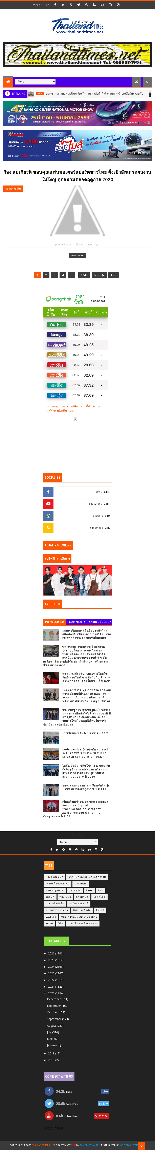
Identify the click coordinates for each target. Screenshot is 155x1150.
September (54, 1019)
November (54, 1006)
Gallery (51, 916)
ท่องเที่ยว (65, 897)
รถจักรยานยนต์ (79, 903)
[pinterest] (71, 5)
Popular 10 (54, 622)
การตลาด (75, 890)
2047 (84, 275)
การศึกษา (82, 897)
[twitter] (63, 5)
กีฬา (101, 890)
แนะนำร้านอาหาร (57, 910)
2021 (51, 986)
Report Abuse (54, 1128)
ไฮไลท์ (100, 910)
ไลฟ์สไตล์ (99, 897)
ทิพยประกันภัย (82, 910)
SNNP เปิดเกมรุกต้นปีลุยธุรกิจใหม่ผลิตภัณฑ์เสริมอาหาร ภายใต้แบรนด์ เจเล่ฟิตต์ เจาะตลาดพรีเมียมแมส (86, 634)
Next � (99, 275)
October (53, 1012)
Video (49, 923)
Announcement (100, 622)
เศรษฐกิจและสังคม (57, 883)
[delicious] (118, 5)
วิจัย (61, 923)
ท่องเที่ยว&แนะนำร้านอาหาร (79, 916)
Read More (77, 255)
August (52, 1025)
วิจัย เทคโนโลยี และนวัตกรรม (87, 877)
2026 (51, 953)
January (52, 1045)
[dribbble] (87, 5)
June (50, 1039)
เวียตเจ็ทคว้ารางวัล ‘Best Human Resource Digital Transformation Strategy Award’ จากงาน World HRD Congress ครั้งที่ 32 (76, 809)
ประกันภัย (80, 883)
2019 (51, 1053)
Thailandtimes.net (43, 1145)
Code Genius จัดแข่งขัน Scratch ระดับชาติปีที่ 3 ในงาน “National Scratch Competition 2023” (85, 753)
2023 (51, 973)
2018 (51, 1060)
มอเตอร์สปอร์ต (13, 188)
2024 (51, 967)
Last (114, 275)
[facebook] (55, 5)
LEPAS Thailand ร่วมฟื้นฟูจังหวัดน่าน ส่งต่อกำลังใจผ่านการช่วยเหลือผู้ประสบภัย (79, 93)
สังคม (89, 890)
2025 (51, 960)
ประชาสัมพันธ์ (54, 877)
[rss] (94, 5)
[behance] (102, 5)
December (54, 999)
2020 (51, 993)
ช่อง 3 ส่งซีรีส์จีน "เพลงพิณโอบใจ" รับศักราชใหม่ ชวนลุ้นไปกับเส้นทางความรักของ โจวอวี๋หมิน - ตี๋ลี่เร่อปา (86, 677)
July (49, 1032)
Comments (77, 622)
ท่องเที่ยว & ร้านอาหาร (82, 923)
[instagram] (110, 5)
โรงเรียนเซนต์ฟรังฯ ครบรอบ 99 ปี (85, 733)
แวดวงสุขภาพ (55, 890)
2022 (51, 980)
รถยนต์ (50, 897)
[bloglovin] (79, 5)
